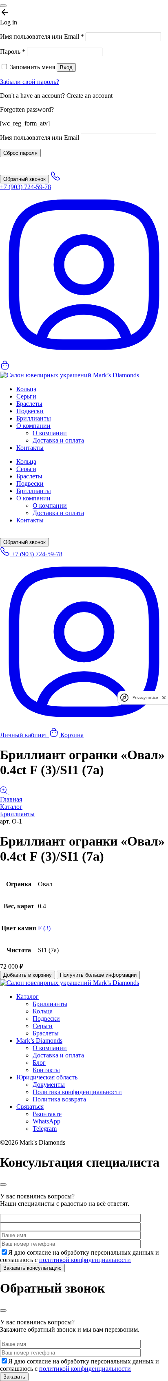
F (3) (44, 928)
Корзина (71, 734)
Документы (49, 1084)
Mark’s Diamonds (39, 1040)
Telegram (45, 1128)
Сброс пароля (20, 153)
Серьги (26, 396)
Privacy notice (145, 697)
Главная (11, 799)
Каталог (11, 806)
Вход (66, 67)
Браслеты (29, 403)
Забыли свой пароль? (29, 81)
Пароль (12, 51)
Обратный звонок (24, 179)
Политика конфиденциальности (77, 1091)
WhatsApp (46, 1121)
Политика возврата (59, 1099)
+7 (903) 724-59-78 (36, 554)
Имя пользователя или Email (42, 36)
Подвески (30, 410)
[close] (164, 697)
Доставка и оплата (58, 440)
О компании (33, 425)
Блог (39, 1062)
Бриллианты (33, 418)
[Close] (3, 5)
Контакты (30, 447)
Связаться (30, 1106)
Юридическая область (46, 1077)
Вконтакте (47, 1113)
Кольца (26, 388)
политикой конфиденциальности (85, 1259)
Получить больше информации (98, 975)
